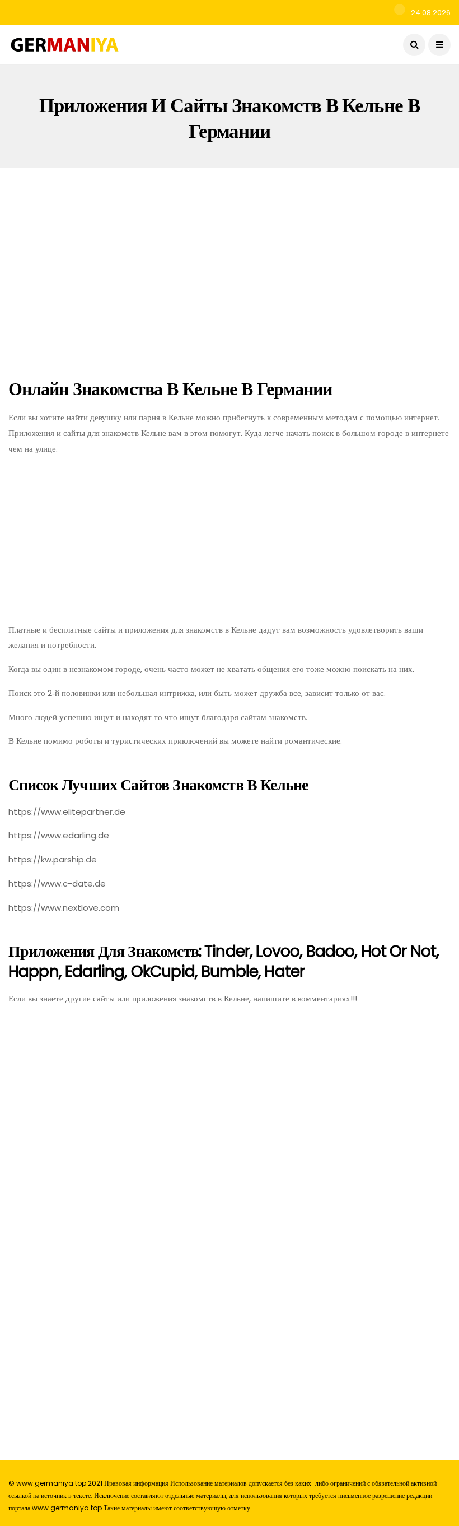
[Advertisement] (229, 270)
